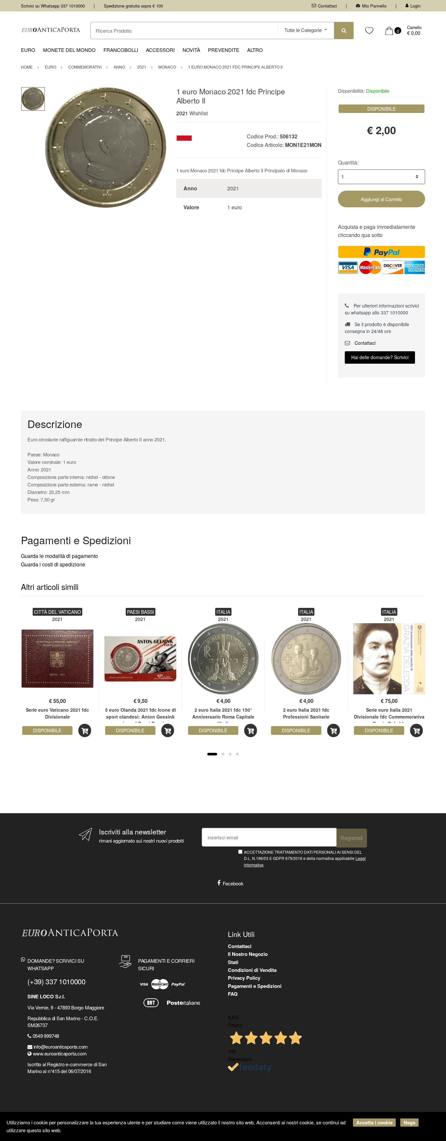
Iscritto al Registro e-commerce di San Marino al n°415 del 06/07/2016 (66, 1067)
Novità (191, 49)
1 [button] (212, 754)
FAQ (233, 993)
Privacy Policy (244, 977)
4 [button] (237, 754)
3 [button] (230, 754)
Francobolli (121, 49)
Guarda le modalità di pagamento (59, 556)
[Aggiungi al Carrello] (84, 730)
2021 (182, 113)
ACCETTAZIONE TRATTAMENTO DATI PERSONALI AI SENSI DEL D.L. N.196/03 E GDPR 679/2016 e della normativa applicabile (305, 858)
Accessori (160, 49)
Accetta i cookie (374, 1122)
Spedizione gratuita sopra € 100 (133, 6)
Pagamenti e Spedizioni (254, 986)
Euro (28, 49)
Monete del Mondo (69, 49)
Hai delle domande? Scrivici (379, 357)
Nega (409, 1122)
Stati (233, 962)
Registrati (352, 838)
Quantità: (348, 162)
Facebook (233, 883)
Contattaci (327, 6)
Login (415, 6)
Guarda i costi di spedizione (53, 564)
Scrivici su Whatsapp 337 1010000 (53, 6)
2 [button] (223, 754)
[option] (105, 147)
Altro (255, 49)
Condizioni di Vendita (252, 970)
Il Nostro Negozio (248, 954)
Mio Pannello (374, 6)
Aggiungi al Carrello (381, 199)
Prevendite (223, 49)
